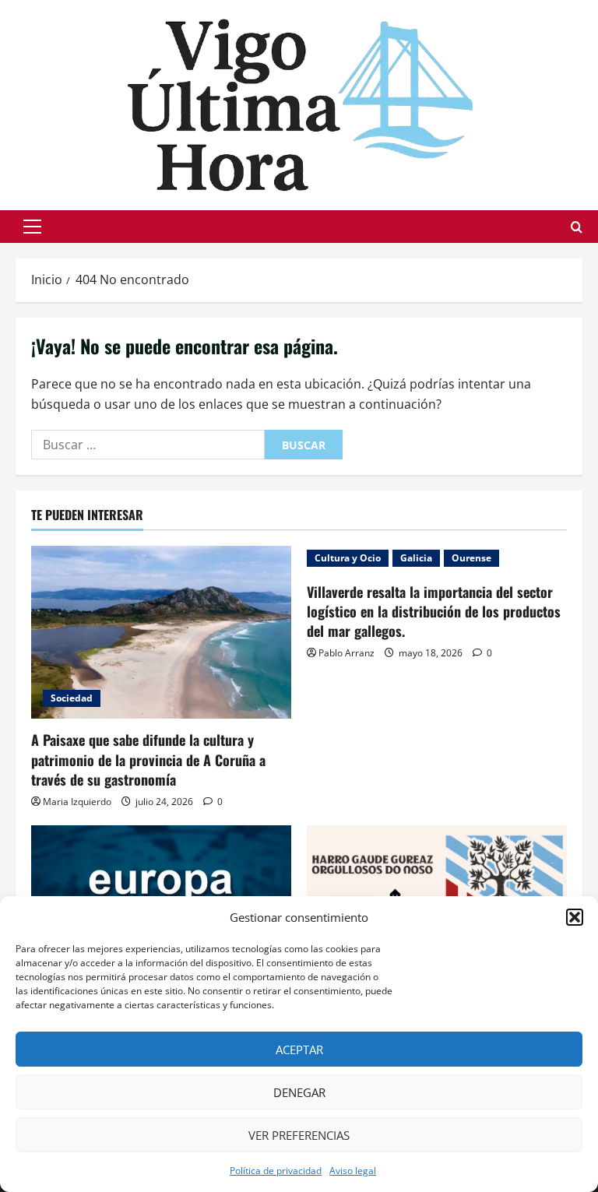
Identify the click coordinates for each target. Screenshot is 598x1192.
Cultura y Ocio (348, 557)
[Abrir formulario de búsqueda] (576, 227)
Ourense (471, 557)
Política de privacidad (276, 1170)
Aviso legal (352, 1170)
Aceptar (299, 1049)
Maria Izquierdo (77, 801)
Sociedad (72, 698)
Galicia (416, 557)
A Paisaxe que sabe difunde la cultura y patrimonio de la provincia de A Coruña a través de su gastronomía (148, 759)
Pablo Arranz (346, 652)
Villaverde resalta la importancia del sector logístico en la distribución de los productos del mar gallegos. (434, 611)
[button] (574, 917)
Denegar (299, 1092)
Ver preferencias (299, 1135)
